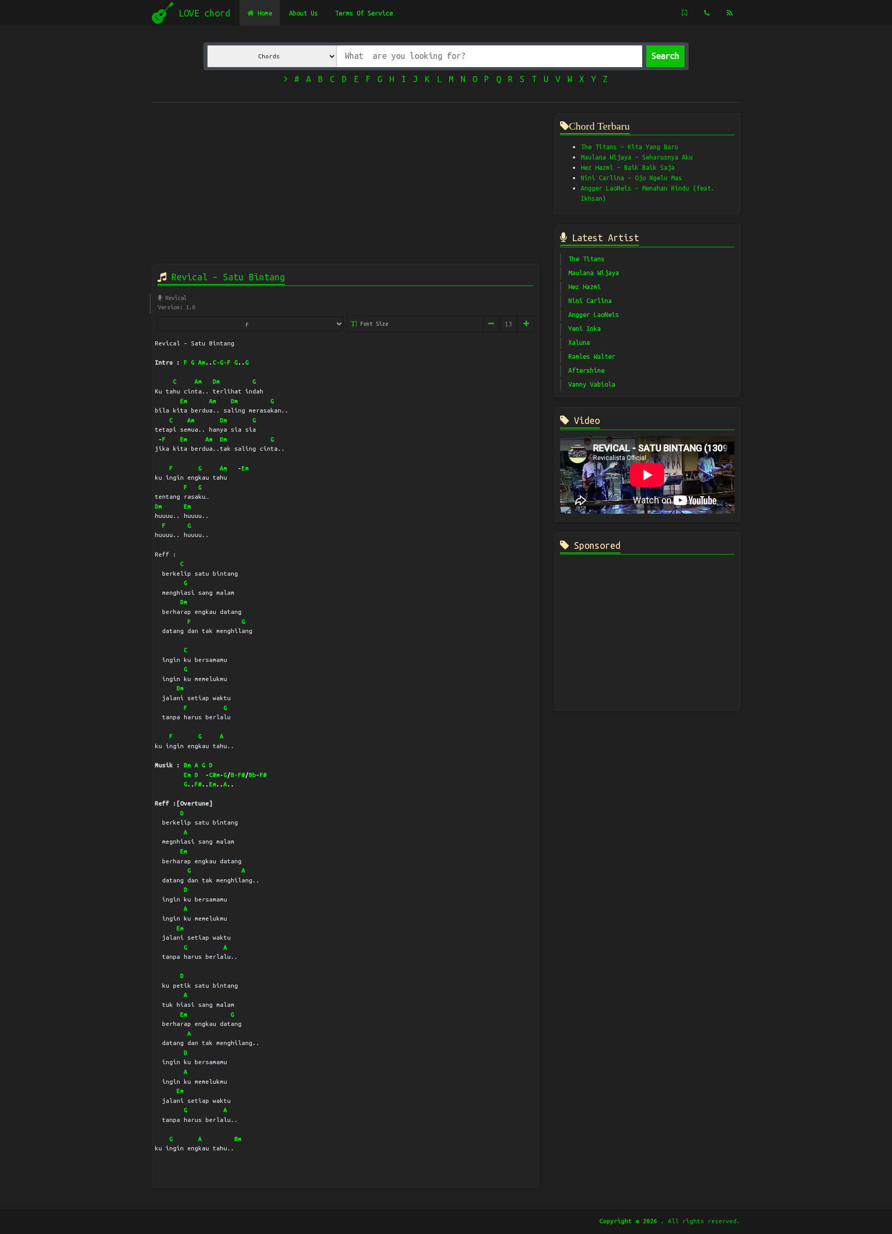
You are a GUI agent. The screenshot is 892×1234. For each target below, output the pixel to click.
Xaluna (579, 342)
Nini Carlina (590, 300)
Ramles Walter (591, 356)
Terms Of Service (364, 13)
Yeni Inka (584, 328)
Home (263, 13)
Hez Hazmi (584, 286)
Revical (174, 298)
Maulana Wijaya (593, 272)
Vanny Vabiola (591, 384)
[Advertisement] (345, 185)
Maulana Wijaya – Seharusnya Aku (637, 157)
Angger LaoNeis (593, 314)
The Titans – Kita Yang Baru (629, 146)
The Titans (586, 258)
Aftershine (586, 370)
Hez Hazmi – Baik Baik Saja (628, 167)
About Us (303, 13)
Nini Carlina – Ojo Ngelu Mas (631, 177)
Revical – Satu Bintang (225, 277)
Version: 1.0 (176, 307)
